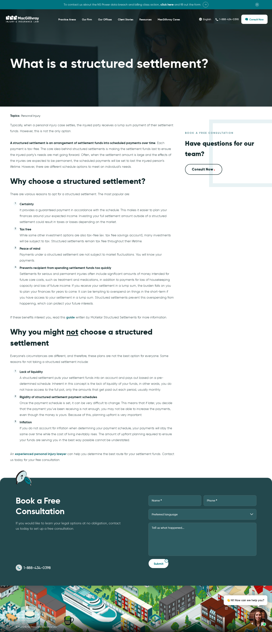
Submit (158, 564)
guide (70, 317)
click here (167, 4)
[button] (244, 610)
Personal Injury (30, 116)
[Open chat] (226, 608)
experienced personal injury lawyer (40, 454)
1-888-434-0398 (37, 567)
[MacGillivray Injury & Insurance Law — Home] (22, 19)
